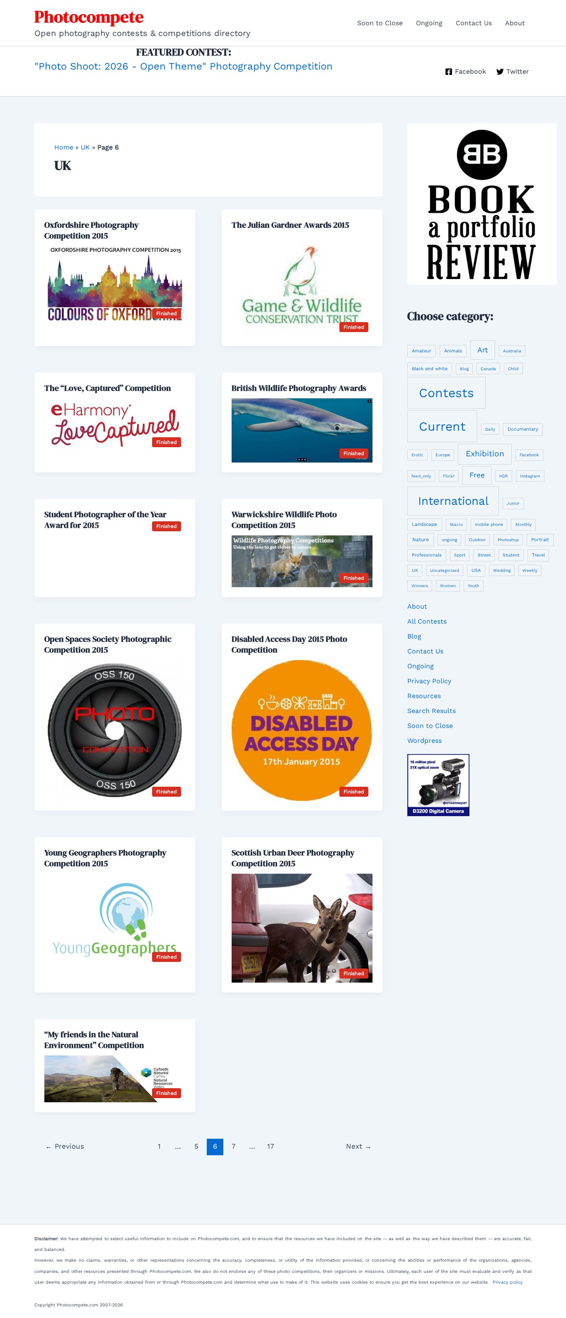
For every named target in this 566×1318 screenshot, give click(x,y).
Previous (64, 1146)
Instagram (530, 476)
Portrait (540, 539)
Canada (488, 368)
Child (513, 368)
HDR (503, 476)
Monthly (523, 524)
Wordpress (424, 741)
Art (482, 349)
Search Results (431, 711)
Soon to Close (380, 23)
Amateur (421, 351)
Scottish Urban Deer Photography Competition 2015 (293, 858)
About (515, 23)
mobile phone (489, 524)
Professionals (427, 555)
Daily (490, 429)
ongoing (449, 539)
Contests (446, 393)
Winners (419, 585)
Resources (424, 696)
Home (63, 147)
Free (477, 475)
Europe (442, 454)
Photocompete (89, 16)
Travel (538, 555)
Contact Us (474, 23)
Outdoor (477, 539)
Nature (420, 539)
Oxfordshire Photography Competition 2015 (91, 230)
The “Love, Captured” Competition (107, 388)
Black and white (429, 368)
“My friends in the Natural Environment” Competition (94, 1040)
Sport (459, 555)
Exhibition (485, 453)
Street (484, 555)
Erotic (417, 455)
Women (448, 585)
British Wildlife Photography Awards (299, 388)
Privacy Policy (429, 681)
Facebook (529, 454)
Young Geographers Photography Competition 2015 (105, 858)
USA (476, 570)
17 (270, 1146)
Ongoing (429, 23)
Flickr (449, 476)
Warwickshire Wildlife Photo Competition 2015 (284, 519)
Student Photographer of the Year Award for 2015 (105, 519)
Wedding (501, 570)
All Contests (427, 621)
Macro (456, 524)
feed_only (421, 476)
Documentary (523, 429)
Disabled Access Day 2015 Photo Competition (289, 644)
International (453, 501)
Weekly (529, 570)
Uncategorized (444, 570)
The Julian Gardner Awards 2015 (290, 225)
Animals (453, 351)
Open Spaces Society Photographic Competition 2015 (108, 644)
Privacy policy (508, 1282)
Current (442, 426)
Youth (473, 585)
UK (85, 147)
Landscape (424, 524)
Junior (513, 503)
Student (511, 555)
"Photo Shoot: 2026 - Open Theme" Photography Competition (183, 66)
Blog (464, 368)
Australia (512, 351)
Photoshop (508, 539)
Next (359, 1146)
